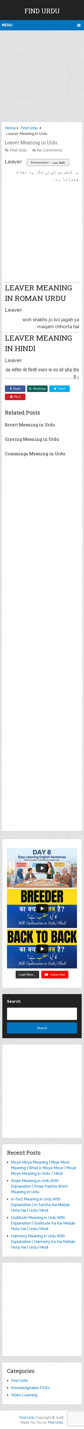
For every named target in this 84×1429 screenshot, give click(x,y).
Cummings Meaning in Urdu (35, 453)
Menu (7, 25)
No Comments (50, 150)
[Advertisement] (42, 75)
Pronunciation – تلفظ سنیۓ (48, 162)
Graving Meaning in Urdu (32, 439)
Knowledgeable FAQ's (30, 1388)
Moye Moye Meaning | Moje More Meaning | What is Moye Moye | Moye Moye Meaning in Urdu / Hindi (43, 1168)
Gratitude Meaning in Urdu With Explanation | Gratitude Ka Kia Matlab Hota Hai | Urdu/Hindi (43, 1223)
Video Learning (24, 1395)
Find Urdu (42, 11)
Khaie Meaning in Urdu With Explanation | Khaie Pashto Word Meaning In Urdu (39, 1186)
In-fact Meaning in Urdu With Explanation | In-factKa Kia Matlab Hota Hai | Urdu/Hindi (40, 1205)
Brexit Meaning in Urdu (30, 424)
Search (14, 1001)
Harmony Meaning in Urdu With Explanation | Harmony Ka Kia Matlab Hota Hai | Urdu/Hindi (43, 1241)
